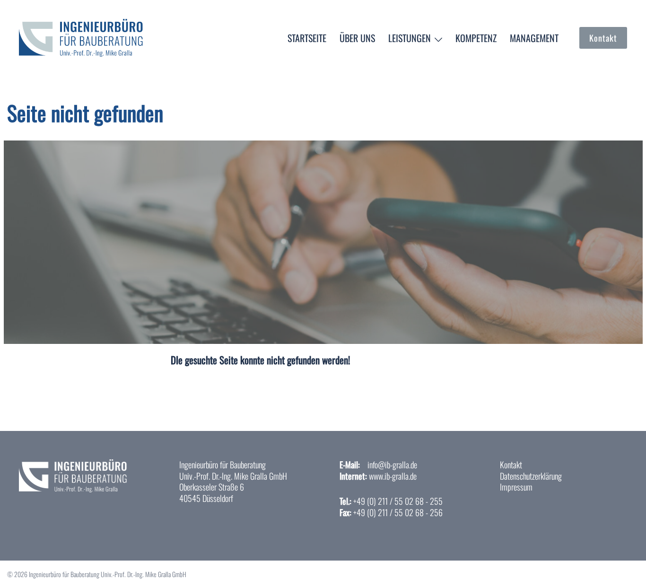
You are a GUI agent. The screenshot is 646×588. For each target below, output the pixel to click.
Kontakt (603, 38)
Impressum (516, 487)
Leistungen (409, 38)
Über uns (357, 38)
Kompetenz (476, 38)
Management (534, 38)
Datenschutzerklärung (531, 476)
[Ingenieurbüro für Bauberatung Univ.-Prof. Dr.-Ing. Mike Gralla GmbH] (84, 36)
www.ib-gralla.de (393, 476)
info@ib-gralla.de (392, 464)
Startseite (307, 38)
